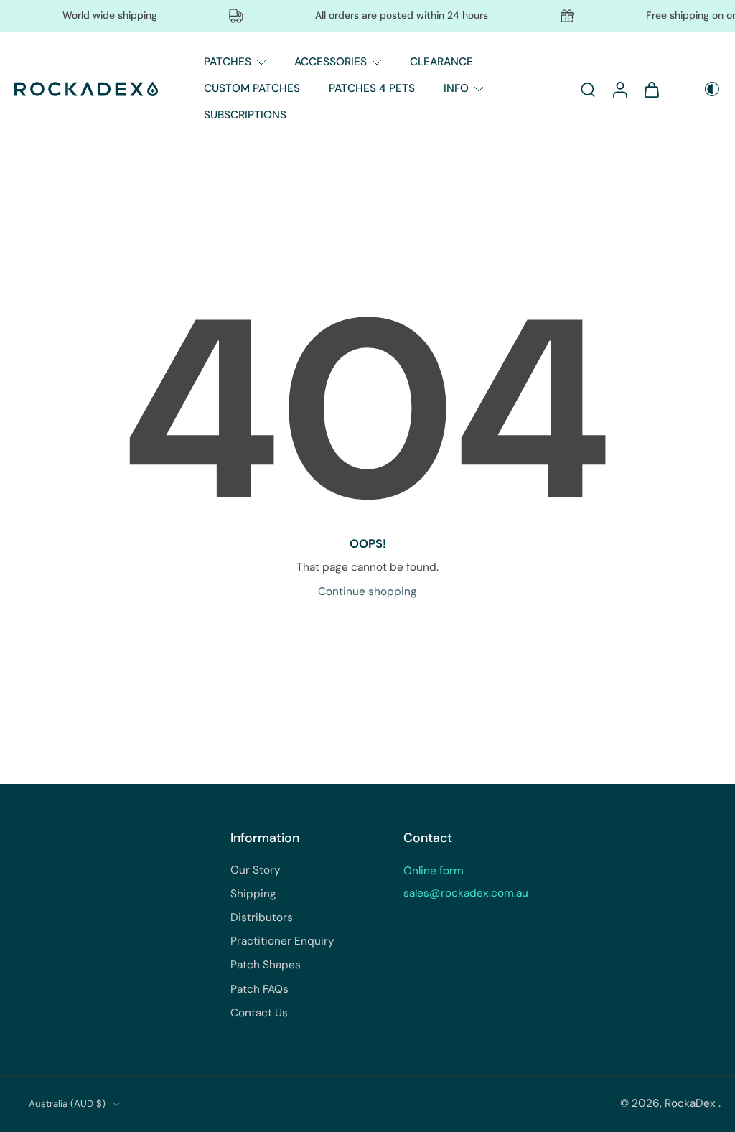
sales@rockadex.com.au (465, 893)
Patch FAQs (259, 989)
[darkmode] (702, 89)
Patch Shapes (265, 965)
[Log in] (619, 89)
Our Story (255, 870)
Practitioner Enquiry (282, 941)
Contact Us (259, 1013)
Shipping (253, 894)
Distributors (261, 917)
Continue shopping (367, 591)
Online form (433, 871)
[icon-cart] (651, 89)
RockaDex (691, 1103)
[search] (588, 89)
